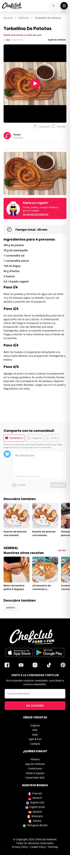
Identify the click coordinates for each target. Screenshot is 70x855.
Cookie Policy (38, 847)
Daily (35, 734)
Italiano (37, 820)
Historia (35, 759)
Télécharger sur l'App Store (19, 652)
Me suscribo (35, 705)
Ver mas (62, 550)
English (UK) (37, 802)
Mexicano (37, 816)
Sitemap (53, 847)
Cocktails (35, 743)
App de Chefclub (35, 764)
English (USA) (37, 807)
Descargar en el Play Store (49, 652)
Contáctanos (35, 768)
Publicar (58, 485)
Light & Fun (35, 739)
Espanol (37, 811)
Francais (37, 793)
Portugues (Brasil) (37, 825)
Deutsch (37, 797)
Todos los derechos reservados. (35, 843)
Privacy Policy (20, 847)
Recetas (8, 18)
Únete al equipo (35, 773)
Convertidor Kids (35, 777)
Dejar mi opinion (57, 40)
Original (35, 725)
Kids (35, 730)
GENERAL (23, 18)
